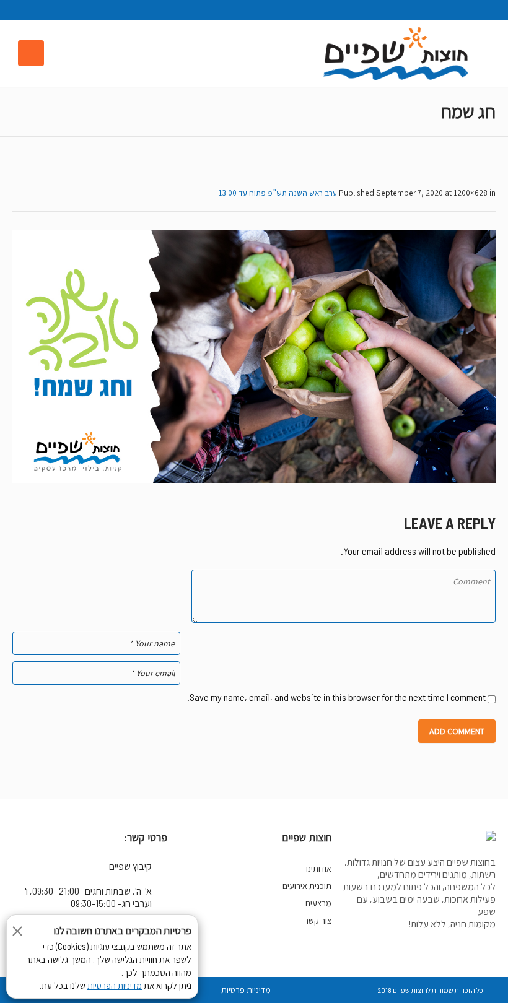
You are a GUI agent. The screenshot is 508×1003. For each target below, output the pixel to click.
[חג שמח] (254, 356)
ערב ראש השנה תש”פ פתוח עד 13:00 (277, 192)
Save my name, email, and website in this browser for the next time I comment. (336, 697)
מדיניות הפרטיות (114, 985)
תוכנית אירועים (306, 886)
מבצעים (318, 903)
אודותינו (318, 868)
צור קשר (317, 920)
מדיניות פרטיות (246, 990)
